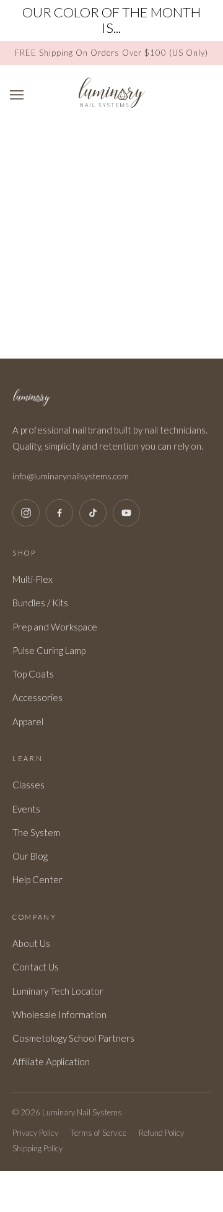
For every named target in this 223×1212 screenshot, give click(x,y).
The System (36, 832)
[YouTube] (126, 512)
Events (26, 808)
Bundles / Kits (40, 602)
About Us (31, 943)
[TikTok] (93, 512)
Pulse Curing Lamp (48, 650)
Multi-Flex (32, 579)
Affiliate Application (51, 1061)
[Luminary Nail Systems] (111, 104)
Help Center (37, 879)
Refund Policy (161, 1133)
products (136, 301)
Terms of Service (98, 1133)
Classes (28, 784)
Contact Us (35, 966)
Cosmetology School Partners (73, 1038)
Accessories (37, 697)
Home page (126, 287)
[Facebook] (59, 512)
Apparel (27, 721)
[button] (215, 9)
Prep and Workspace (54, 626)
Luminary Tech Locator (57, 990)
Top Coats (33, 673)
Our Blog (30, 855)
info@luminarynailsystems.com (70, 476)
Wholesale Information (59, 1014)
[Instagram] (26, 512)
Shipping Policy (37, 1148)
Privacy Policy (35, 1133)
